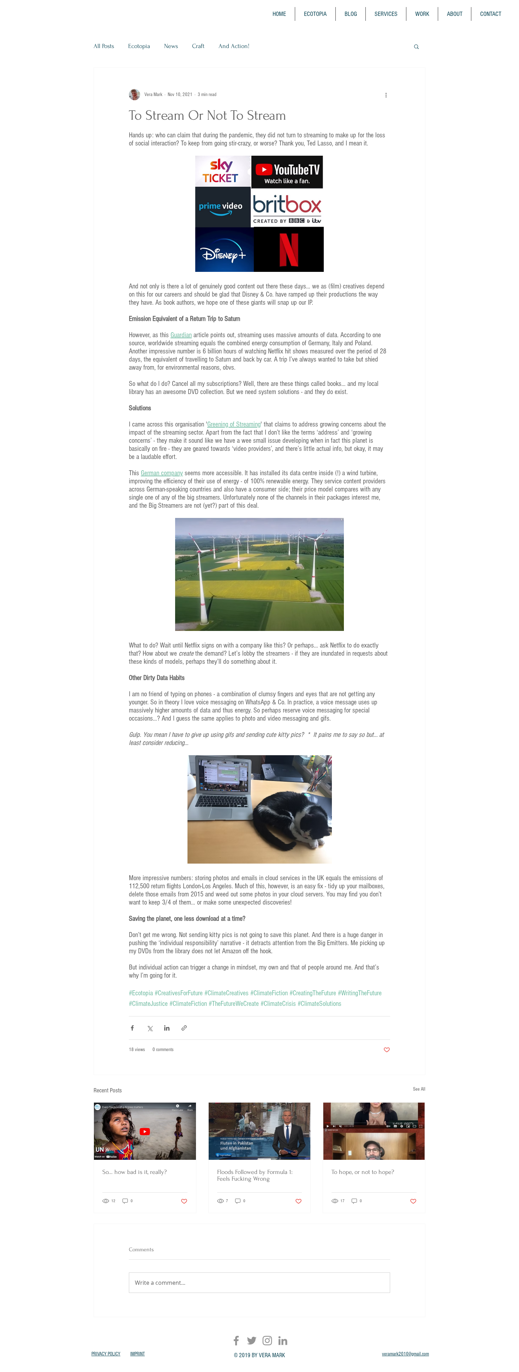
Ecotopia (139, 46)
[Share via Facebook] (132, 1028)
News (171, 46)
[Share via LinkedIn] (166, 1028)
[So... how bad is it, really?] (145, 1131)
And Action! (234, 46)
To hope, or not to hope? (363, 1172)
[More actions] (386, 94)
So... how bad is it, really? (134, 1172)
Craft (198, 46)
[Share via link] (184, 1028)
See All (419, 1089)
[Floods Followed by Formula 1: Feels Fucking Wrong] (260, 1131)
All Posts (104, 46)
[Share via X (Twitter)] (149, 1028)
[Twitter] (251, 1340)
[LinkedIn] (282, 1340)
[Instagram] (267, 1340)
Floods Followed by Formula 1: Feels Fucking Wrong (255, 1175)
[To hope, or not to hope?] (374, 1131)
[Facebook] (236, 1340)
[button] (416, 46)
